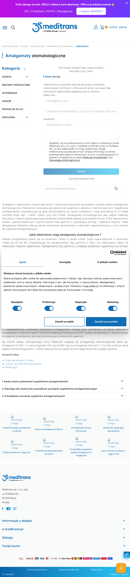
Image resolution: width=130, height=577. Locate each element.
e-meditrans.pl (12, 529)
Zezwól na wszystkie (106, 321)
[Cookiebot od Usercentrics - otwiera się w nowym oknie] (112, 253)
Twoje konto (11, 546)
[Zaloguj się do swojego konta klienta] (96, 27)
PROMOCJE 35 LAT (12, 109)
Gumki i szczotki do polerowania (23, 363)
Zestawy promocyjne (16, 84)
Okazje (6, 101)
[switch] (49, 308)
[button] (121, 568)
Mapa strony (97, 569)
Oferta (6, 76)
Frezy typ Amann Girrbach (19, 360)
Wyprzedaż (9, 93)
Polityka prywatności (37, 569)
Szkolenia (8, 117)
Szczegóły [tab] (65, 262)
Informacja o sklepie (17, 521)
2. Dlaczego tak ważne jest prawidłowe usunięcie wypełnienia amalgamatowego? (49, 388)
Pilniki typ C (11, 367)
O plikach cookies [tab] (107, 262)
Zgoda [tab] (22, 262)
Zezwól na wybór (64, 321)
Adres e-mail (49, 95)
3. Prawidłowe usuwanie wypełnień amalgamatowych (33, 396)
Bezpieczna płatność (69, 569)
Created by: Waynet (118, 574)
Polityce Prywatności (95, 157)
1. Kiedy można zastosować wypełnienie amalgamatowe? (35, 381)
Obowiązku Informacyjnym (64, 160)
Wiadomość (48, 119)
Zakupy (7, 537)
